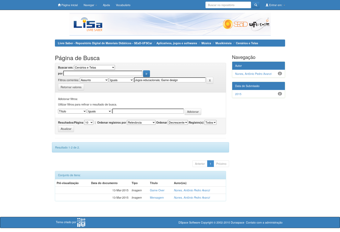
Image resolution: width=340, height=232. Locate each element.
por (60, 73)
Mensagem (157, 197)
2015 (238, 94)
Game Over (157, 190)
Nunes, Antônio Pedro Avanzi (192, 190)
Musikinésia (223, 43)
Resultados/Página (70, 122)
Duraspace (237, 222)
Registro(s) (196, 122)
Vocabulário (123, 5)
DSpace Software (189, 222)
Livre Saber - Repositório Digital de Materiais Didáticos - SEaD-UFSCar (105, 43)
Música (206, 43)
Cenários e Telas (247, 43)
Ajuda (106, 5)
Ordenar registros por (111, 122)
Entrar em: (275, 5)
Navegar (89, 5)
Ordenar (161, 122)
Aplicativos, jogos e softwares (176, 43)
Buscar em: (65, 67)
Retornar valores (71, 87)
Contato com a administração (264, 222)
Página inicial (69, 5)
